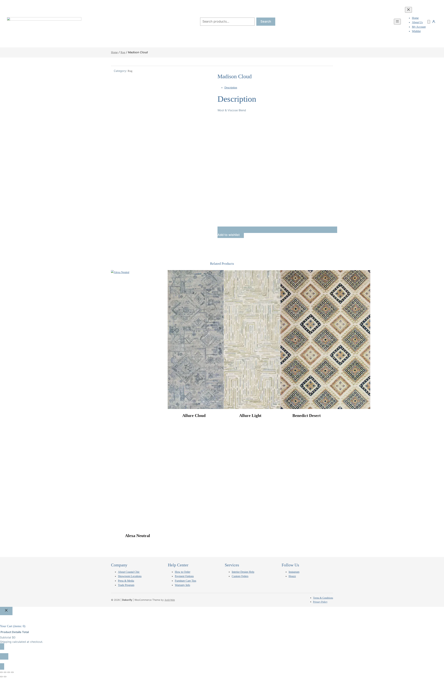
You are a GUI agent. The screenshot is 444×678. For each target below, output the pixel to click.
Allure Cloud (194, 415)
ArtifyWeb (169, 600)
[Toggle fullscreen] (5, 672)
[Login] (433, 21)
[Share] (8, 672)
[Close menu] (408, 10)
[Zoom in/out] (1, 672)
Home (114, 52)
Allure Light (250, 415)
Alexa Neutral (137, 535)
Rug (123, 52)
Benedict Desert (306, 415)
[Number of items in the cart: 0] (428, 22)
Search (266, 21)
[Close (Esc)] (12, 672)
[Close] (6, 611)
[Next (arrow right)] (5, 676)
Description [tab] (230, 87)
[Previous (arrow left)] (1, 676)
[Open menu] (397, 21)
